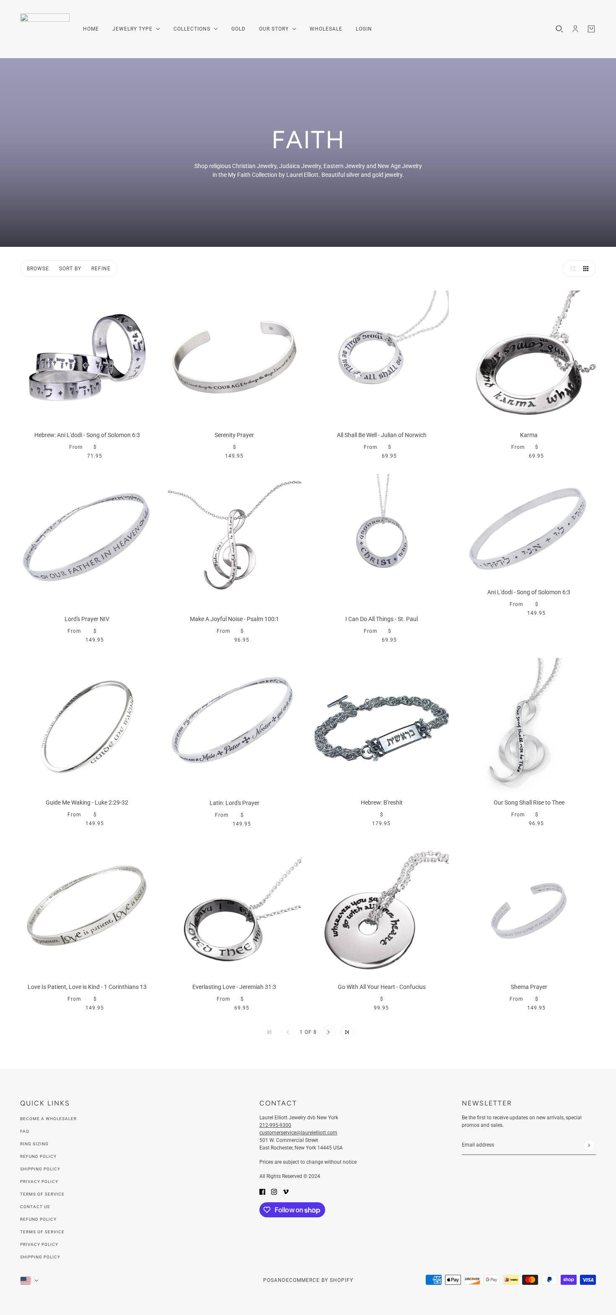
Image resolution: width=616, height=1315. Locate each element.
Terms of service (42, 1232)
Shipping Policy (40, 1169)
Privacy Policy (39, 1181)
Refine (101, 269)
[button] (570, 268)
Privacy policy (39, 1244)
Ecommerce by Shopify (319, 1280)
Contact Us (35, 1206)
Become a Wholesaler (48, 1118)
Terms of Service (42, 1194)
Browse (38, 269)
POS (268, 1280)
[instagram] (274, 1191)
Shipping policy (40, 1257)
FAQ (24, 1131)
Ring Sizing (34, 1144)
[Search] (559, 29)
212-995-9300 (275, 1125)
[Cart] (591, 29)
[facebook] (262, 1191)
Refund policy (38, 1219)
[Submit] (588, 1145)
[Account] (575, 29)
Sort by (70, 269)
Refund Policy (38, 1156)
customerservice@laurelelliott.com (298, 1133)
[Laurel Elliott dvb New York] (45, 29)
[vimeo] (286, 1191)
